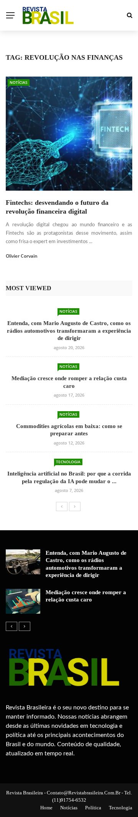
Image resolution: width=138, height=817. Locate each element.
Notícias (19, 82)
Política (93, 807)
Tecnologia (68, 461)
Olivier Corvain (22, 256)
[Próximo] (74, 506)
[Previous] (61, 506)
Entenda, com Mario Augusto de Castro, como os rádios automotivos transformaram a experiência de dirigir (69, 330)
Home (46, 807)
